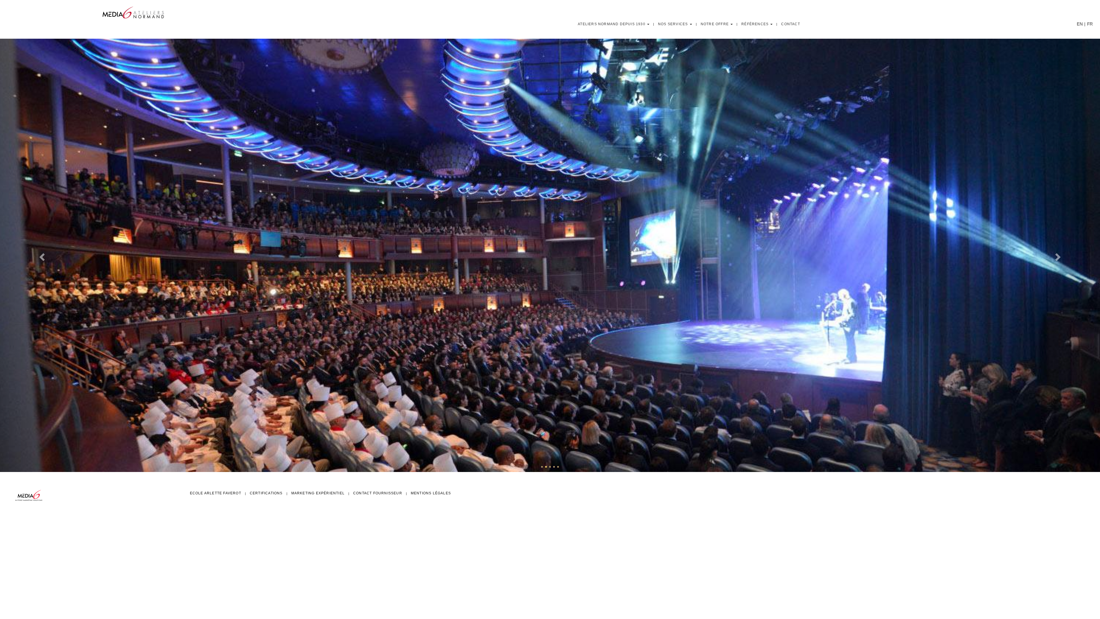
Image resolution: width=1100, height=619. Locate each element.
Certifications (266, 493)
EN (1080, 23)
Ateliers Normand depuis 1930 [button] (612, 24)
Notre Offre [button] (715, 24)
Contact (790, 24)
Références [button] (755, 24)
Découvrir (204, 276)
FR (1090, 23)
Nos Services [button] (673, 24)
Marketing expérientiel (318, 493)
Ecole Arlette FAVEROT (215, 493)
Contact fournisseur (377, 493)
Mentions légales (431, 493)
